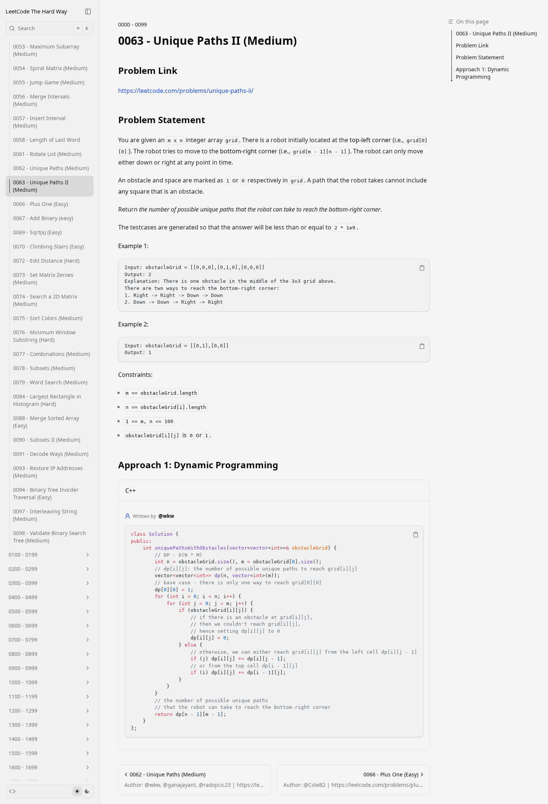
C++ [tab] (130, 491)
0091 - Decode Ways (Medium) (50, 453)
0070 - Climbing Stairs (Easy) (48, 246)
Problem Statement (161, 120)
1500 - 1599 (23, 753)
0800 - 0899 (23, 653)
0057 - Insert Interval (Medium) (39, 122)
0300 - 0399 (23, 582)
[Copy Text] (422, 267)
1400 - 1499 (23, 738)
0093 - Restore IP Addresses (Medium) (48, 471)
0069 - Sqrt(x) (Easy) (37, 232)
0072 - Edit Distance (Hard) (46, 260)
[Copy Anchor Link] (302, 40)
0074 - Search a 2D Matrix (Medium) (45, 300)
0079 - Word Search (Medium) (50, 382)
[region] (274, 285)
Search (53, 28)
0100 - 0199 (23, 554)
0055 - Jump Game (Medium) (48, 82)
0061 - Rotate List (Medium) (47, 153)
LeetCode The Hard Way (36, 11)
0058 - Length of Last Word (46, 139)
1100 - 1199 (23, 696)
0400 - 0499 (23, 597)
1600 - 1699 (23, 767)
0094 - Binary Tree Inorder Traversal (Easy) (46, 493)
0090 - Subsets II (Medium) (46, 439)
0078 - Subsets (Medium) (44, 368)
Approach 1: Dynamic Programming (198, 465)
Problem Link (147, 70)
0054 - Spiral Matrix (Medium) (50, 68)
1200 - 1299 (23, 710)
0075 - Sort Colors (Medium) (47, 318)
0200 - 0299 (23, 568)
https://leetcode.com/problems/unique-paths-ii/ (185, 91)
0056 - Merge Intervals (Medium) (41, 100)
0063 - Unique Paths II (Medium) (41, 186)
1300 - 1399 (23, 724)
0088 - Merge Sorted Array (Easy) (46, 421)
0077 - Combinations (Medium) (51, 353)
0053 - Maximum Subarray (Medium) (46, 50)
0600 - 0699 (23, 625)
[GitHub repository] (12, 791)
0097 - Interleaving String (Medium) (45, 515)
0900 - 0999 (23, 668)
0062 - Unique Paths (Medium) (51, 168)
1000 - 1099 (23, 682)
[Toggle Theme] (81, 791)
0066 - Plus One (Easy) (40, 203)
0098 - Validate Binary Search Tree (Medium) (49, 536)
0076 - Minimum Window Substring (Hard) (44, 336)
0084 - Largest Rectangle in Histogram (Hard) (47, 400)
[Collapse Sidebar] (88, 11)
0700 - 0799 (23, 639)
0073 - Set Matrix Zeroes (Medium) (43, 278)
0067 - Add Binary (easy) (43, 218)
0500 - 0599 (23, 611)
